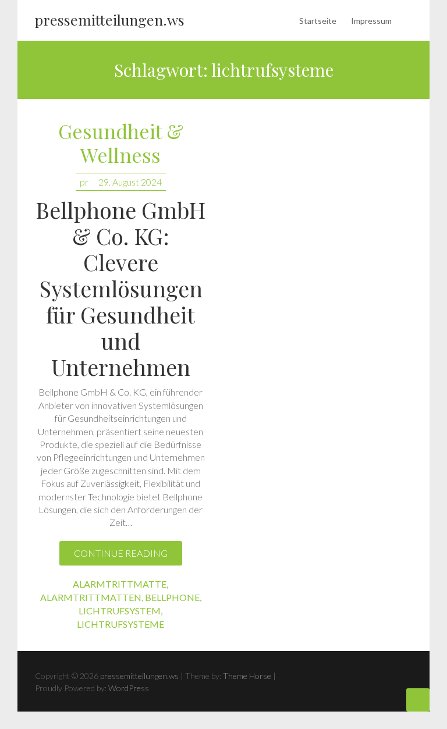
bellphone (172, 597)
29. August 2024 (130, 181)
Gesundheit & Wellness (120, 143)
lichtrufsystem (120, 610)
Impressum (371, 21)
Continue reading (121, 553)
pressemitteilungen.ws (110, 19)
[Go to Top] (418, 700)
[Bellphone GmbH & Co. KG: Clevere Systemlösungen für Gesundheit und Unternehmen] (327, 375)
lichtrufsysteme (120, 624)
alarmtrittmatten (90, 597)
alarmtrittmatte (119, 583)
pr (84, 181)
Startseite (317, 21)
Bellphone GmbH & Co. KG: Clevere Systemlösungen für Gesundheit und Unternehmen (120, 288)
